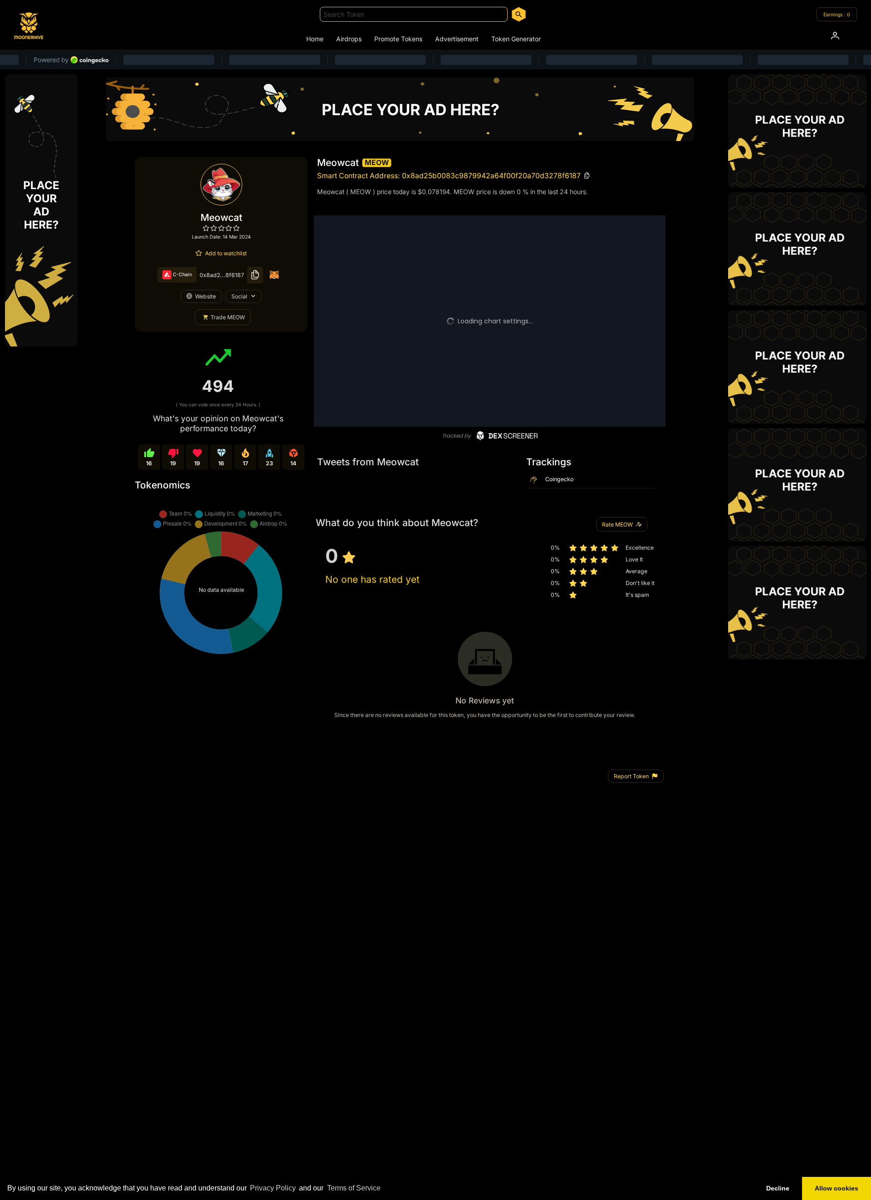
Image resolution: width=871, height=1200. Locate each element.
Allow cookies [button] (836, 1188)
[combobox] (414, 14)
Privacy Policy (273, 1188)
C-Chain (181, 275)
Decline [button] (777, 1188)
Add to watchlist (226, 253)
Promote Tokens (398, 39)
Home (314, 39)
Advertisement (457, 39)
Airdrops (349, 39)
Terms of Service (354, 1188)
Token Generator (516, 39)
